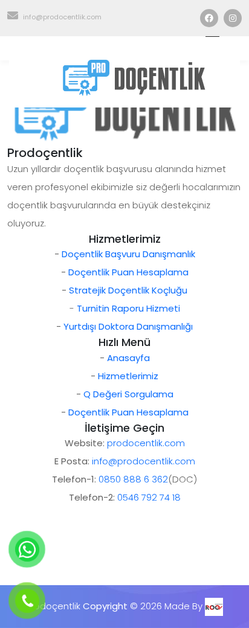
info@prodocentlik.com (62, 17)
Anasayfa (128, 357)
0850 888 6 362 (133, 479)
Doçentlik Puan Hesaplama (128, 272)
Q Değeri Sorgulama (128, 394)
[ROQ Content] (214, 606)
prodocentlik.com (146, 443)
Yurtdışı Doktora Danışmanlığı (128, 326)
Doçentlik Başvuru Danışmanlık (128, 254)
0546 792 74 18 (149, 497)
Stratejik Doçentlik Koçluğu (128, 290)
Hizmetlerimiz (128, 376)
